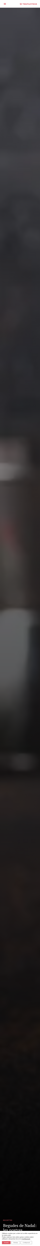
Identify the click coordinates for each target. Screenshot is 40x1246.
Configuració (26, 1239)
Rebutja (15, 1242)
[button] (5, 4)
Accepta (6, 1242)
